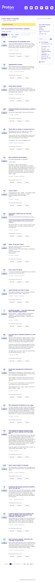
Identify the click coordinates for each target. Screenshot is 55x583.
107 (28, 564)
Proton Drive (43, 49)
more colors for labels (15, 270)
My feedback (14, 36)
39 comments (11, 472)
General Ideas (44, 46)
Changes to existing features (19, 71)
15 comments (11, 295)
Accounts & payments (45, 43)
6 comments (11, 354)
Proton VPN (43, 56)
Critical (27, 56)
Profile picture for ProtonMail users (19, 41)
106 (24, 564)
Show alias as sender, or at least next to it (21, 129)
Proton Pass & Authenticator (44, 54)
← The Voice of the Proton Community (8, 20)
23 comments (11, 275)
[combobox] (45, 38)
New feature (16, 50)
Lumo (42, 48)
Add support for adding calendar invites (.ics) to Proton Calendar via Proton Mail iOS (21, 432)
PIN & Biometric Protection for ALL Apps (21, 405)
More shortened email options (18, 157)
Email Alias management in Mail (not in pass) (20, 369)
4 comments (11, 71)
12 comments (11, 199)
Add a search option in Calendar (18, 465)
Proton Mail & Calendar (46, 51)
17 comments (11, 114)
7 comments (11, 550)
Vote (4, 45)
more (14, 173)
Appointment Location (15, 64)
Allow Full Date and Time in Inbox (19, 290)
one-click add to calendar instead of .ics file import (22, 335)
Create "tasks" (13, 190)
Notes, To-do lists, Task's (16, 244)
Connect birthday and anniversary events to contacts (22, 109)
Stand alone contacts (15, 86)
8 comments (11, 229)
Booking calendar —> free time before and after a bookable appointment (22, 311)
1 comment (10, 499)
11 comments (11, 416)
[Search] (51, 39)
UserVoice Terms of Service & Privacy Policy (27, 579)
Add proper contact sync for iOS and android (20, 214)
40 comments (11, 50)
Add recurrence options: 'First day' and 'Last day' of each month (21, 539)
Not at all (12, 56)
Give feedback (44, 42)
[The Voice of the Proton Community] (27, 8)
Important (20, 56)
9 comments (11, 142)
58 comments (11, 94)
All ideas (40, 28)
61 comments (11, 255)
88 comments (11, 176)
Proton (43, 61)
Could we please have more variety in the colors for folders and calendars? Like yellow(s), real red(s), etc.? (21, 515)
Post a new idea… (42, 26)
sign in (49, 18)
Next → (32, 564)
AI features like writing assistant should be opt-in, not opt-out (22, 487)
